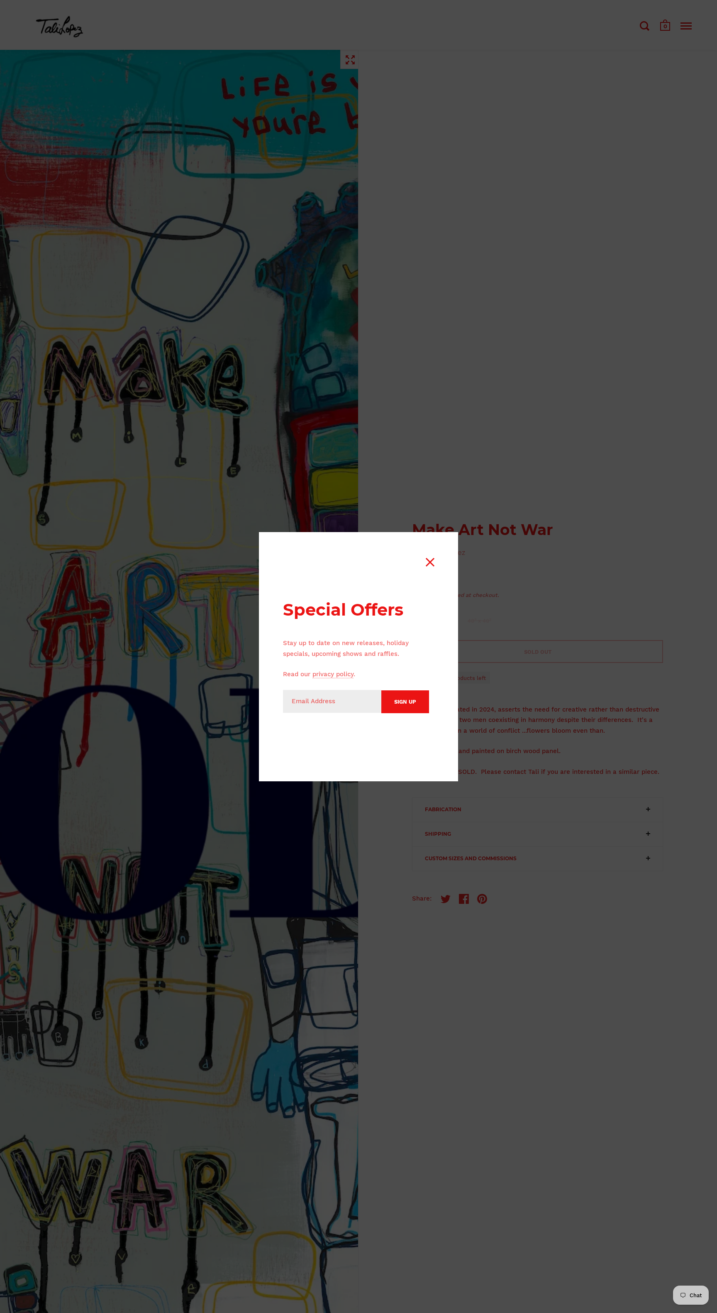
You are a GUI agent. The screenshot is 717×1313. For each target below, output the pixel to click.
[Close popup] (430, 562)
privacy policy (333, 674)
